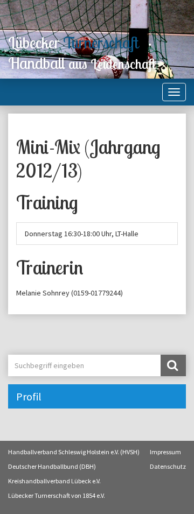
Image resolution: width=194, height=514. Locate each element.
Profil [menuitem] (28, 396)
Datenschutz (168, 466)
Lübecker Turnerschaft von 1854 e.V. (56, 495)
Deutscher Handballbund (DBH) (52, 466)
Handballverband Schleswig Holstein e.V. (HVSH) (74, 452)
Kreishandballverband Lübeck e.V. (54, 481)
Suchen (173, 365)
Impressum (165, 452)
